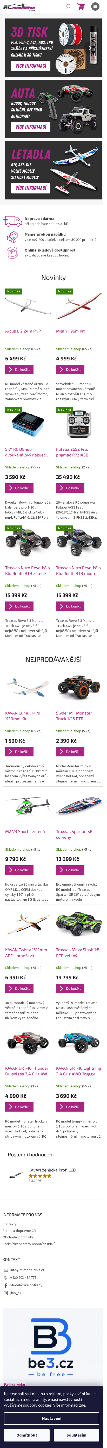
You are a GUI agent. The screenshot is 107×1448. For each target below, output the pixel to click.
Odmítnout (26, 1435)
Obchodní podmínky (18, 1237)
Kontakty (10, 1224)
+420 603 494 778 (23, 1277)
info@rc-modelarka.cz (27, 1270)
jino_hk (15, 1293)
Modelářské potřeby (26, 1285)
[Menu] (95, 6)
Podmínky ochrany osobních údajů (29, 1244)
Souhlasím (76, 1435)
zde (82, 1405)
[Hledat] (68, 6)
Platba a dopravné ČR (19, 1230)
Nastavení (51, 1418)
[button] (12, 47)
